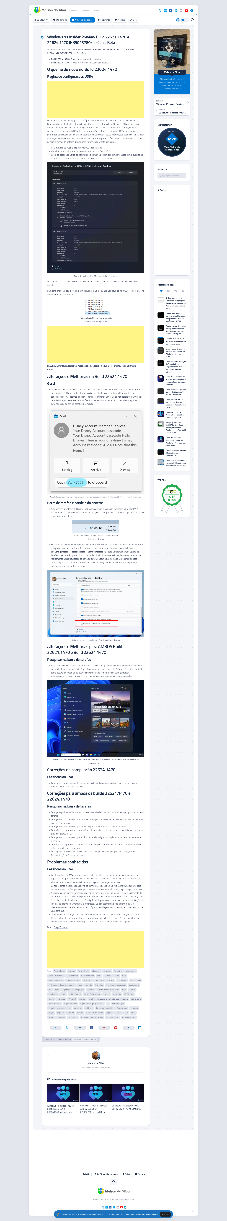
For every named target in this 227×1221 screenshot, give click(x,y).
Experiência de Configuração (73, 990)
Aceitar (165, 1214)
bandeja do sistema (55, 976)
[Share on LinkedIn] (132, 1027)
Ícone (124, 990)
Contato (141, 1174)
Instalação (117, 994)
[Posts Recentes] (168, 291)
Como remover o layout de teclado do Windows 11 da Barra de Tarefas (176, 392)
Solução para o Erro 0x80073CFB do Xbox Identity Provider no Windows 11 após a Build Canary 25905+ (176, 427)
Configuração (122, 980)
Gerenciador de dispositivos (108, 990)
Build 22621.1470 (55, 980)
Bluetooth (107, 976)
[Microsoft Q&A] (175, 10)
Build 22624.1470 (73, 980)
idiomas (132, 990)
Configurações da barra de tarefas (61, 985)
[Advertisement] (95, 99)
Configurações (135, 980)
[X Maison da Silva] (160, 10)
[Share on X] (59, 1027)
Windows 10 (61, 20)
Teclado (118, 1013)
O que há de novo (70, 1003)
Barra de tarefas (87, 976)
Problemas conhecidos (104, 1008)
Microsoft (72, 999)
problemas (89, 1008)
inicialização (52, 994)
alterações (96, 971)
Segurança (105, 20)
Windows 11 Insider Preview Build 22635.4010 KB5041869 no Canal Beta (60, 1108)
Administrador (83, 971)
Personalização (118, 1003)
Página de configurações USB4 (92, 1003)
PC (108, 1003)
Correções (99, 985)
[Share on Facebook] (84, 1027)
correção (89, 985)
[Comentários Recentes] (175, 291)
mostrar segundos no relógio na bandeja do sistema (108, 999)
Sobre (127, 1174)
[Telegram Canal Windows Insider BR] (191, 10)
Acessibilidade (59, 971)
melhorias (61, 999)
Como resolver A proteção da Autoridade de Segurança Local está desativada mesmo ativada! (176, 366)
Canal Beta (87, 980)
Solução (80, 1013)
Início (87, 1174)
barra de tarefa (72, 976)
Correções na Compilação (116, 985)
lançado (51, 999)
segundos (60, 1013)
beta (99, 976)
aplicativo (107, 971)
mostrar (82, 999)
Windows (61, 1017)
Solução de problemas (94, 1013)
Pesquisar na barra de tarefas (59, 1008)
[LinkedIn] (170, 10)
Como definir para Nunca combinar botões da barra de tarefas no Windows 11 (176, 463)
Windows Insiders (128, 1017)
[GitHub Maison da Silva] (181, 10)
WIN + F (51, 1017)
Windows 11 (42, 20)
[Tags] (182, 291)
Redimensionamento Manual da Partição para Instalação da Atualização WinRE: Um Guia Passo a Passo (175, 303)
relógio (51, 1013)
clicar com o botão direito (104, 980)
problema (78, 1008)
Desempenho (134, 985)
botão (117, 976)
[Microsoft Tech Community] (165, 10)
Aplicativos (118, 971)
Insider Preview (75, 994)
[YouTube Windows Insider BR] (186, 10)
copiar (80, 985)
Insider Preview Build (92, 994)
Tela (126, 1013)
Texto (133, 1013)
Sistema (71, 1013)
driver (57, 990)
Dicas (135, 20)
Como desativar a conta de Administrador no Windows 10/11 (176, 453)
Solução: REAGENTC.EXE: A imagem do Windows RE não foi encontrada (176, 341)
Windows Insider (82, 20)
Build (124, 976)
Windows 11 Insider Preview (92, 1017)
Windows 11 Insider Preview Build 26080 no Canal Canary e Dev (175, 415)
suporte (109, 1013)
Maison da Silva (64, 1039)
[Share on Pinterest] (108, 1027)
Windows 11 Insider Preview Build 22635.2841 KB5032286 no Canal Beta (93, 1108)
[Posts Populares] (161, 291)
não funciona (136, 999)
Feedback (90, 990)
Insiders (107, 994)
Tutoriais (121, 20)
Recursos (134, 1008)
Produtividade (122, 1008)
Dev (49, 990)
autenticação (130, 971)
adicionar (71, 971)
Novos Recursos (54, 1003)
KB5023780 (128, 994)
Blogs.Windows (61, 927)
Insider (63, 994)
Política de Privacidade (107, 1174)
